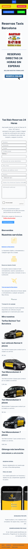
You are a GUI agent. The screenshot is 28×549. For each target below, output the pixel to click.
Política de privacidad (18, 545)
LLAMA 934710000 (8, 12)
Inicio (3, 545)
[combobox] (14, 182)
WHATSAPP (21, 12)
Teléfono (4, 153)
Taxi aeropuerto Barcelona (9, 287)
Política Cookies (6, 547)
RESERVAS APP (6, 6)
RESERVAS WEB (21, 6)
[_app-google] (14, 504)
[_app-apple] (14, 506)
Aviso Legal (15, 547)
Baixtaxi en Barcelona (8, 247)
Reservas (8, 545)
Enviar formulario (8, 222)
